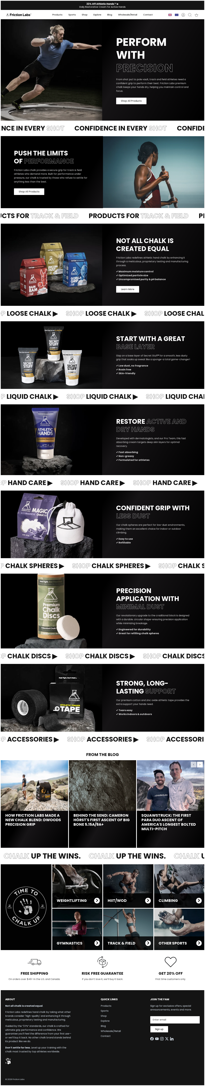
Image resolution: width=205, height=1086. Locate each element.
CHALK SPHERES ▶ (98, 565)
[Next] (200, 764)
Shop (84, 14)
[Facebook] (152, 1038)
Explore (97, 14)
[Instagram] (162, 1038)
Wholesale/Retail (127, 14)
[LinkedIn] (172, 1038)
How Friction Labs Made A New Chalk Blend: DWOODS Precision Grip (33, 820)
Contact (148, 14)
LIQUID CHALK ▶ (90, 396)
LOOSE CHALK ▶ (89, 313)
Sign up (159, 1029)
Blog (109, 14)
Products (57, 14)
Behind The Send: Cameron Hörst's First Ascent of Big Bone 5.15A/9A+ (101, 820)
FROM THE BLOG (102, 754)
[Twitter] (167, 1038)
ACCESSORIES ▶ (91, 739)
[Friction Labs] (18, 15)
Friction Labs (18, 1079)
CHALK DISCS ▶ (89, 656)
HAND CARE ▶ (82, 482)
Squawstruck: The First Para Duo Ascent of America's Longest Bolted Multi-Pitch (168, 822)
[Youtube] (157, 1038)
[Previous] (193, 764)
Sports (72, 14)
